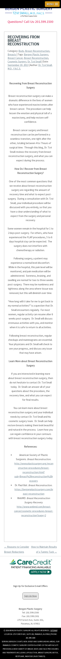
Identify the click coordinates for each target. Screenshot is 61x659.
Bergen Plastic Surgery (36, 54)
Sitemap (54, 630)
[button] (52, 4)
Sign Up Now (30, 595)
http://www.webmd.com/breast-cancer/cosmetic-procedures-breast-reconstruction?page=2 (33, 511)
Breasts (12, 54)
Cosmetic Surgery (17, 61)
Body (21, 51)
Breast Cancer (15, 58)
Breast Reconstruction (37, 51)
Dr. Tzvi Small (34, 61)
